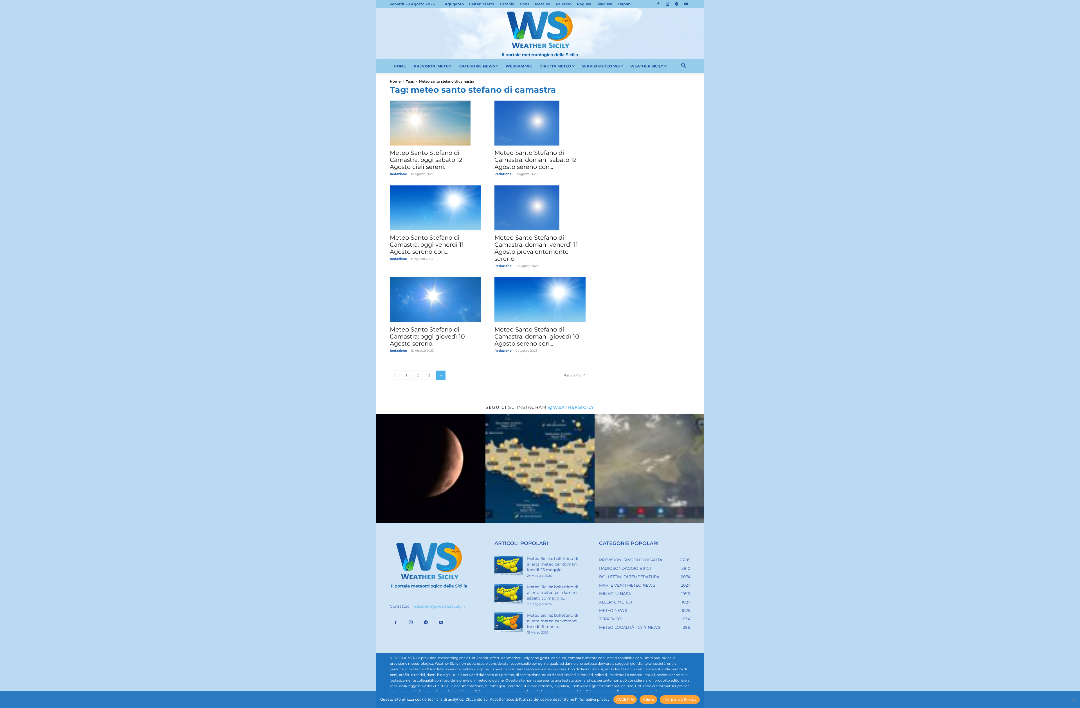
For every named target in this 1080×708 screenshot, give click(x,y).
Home (395, 81)
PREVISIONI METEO (432, 66)
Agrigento (454, 4)
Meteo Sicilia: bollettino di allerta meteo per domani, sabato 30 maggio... (552, 592)
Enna (525, 4)
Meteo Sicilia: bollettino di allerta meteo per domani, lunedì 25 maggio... (552, 564)
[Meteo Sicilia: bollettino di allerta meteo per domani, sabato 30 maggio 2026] (508, 594)
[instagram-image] (430, 468)
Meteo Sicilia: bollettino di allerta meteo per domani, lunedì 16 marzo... (552, 621)
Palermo (564, 4)
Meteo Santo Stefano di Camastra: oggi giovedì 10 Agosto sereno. (427, 336)
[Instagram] (667, 4)
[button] (683, 66)
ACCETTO (625, 699)
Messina (542, 4)
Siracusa (604, 4)
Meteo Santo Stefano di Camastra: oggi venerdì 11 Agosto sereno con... (427, 244)
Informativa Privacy (680, 699)
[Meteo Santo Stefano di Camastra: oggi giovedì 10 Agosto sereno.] (435, 299)
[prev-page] (394, 375)
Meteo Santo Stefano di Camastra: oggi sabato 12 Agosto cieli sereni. (426, 159)
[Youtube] (686, 4)
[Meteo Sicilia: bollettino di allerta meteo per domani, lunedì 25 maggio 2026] (508, 565)
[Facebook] (658, 4)
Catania (507, 4)
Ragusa (584, 4)
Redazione (398, 174)
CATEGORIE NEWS (477, 66)
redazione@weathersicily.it (439, 606)
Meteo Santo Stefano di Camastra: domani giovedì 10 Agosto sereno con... (536, 336)
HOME (400, 66)
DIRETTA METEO (555, 66)
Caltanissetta (481, 4)
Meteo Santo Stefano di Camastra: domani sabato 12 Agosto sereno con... (535, 159)
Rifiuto (648, 699)
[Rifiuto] (1073, 699)
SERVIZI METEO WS (601, 66)
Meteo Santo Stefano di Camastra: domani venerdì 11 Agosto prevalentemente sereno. (536, 248)
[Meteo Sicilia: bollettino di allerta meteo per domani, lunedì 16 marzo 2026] (508, 622)
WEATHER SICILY (646, 66)
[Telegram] (676, 4)
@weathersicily (571, 407)
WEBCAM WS (519, 66)
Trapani (625, 4)
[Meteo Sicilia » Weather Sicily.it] (540, 33)
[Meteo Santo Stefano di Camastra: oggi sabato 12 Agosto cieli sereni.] (435, 123)
